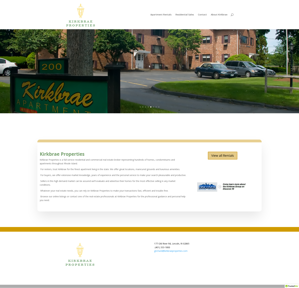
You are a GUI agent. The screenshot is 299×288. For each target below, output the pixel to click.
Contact (202, 15)
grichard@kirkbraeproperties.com (170, 250)
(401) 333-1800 (162, 247)
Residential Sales (185, 15)
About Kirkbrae (219, 15)
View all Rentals (222, 155)
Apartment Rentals (160, 15)
